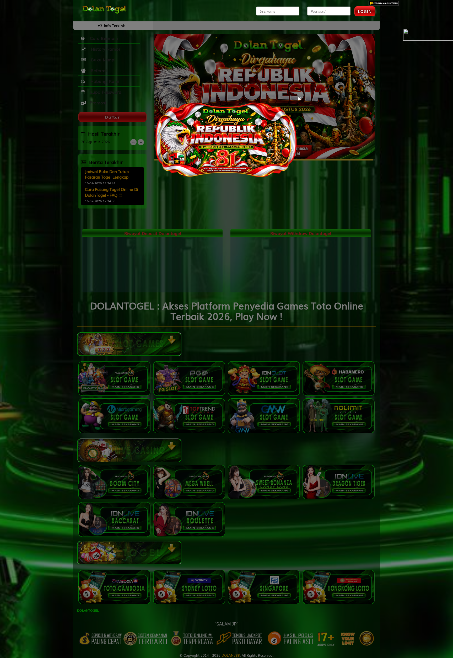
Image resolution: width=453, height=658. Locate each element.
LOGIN (365, 11)
